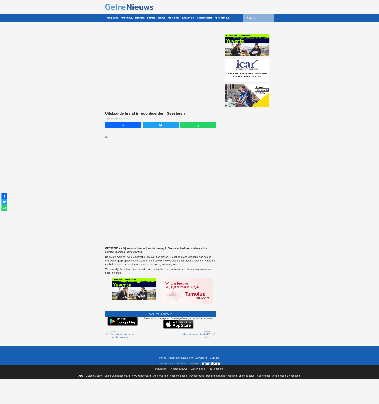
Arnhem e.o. (127, 17)
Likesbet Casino (94, 375)
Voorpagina (112, 17)
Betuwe (161, 17)
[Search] (247, 17)
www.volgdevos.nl (141, 375)
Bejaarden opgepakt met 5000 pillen (196, 334)
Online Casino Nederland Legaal (170, 375)
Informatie (174, 357)
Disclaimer (187, 357)
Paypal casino (196, 375)
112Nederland (216, 368)
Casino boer (263, 375)
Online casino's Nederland (286, 375)
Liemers (151, 17)
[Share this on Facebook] (123, 125)
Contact (214, 357)
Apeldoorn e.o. (222, 17)
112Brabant (161, 368)
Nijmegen (140, 17)
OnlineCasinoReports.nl (117, 375)
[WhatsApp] (198, 125)
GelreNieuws (198, 368)
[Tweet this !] (161, 125)
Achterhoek (173, 17)
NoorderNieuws (179, 368)
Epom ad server (247, 375)
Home (162, 357)
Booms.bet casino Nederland (221, 375)
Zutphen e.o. (188, 17)
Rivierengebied (204, 17)
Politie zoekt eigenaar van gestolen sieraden (123, 334)
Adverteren (201, 357)
